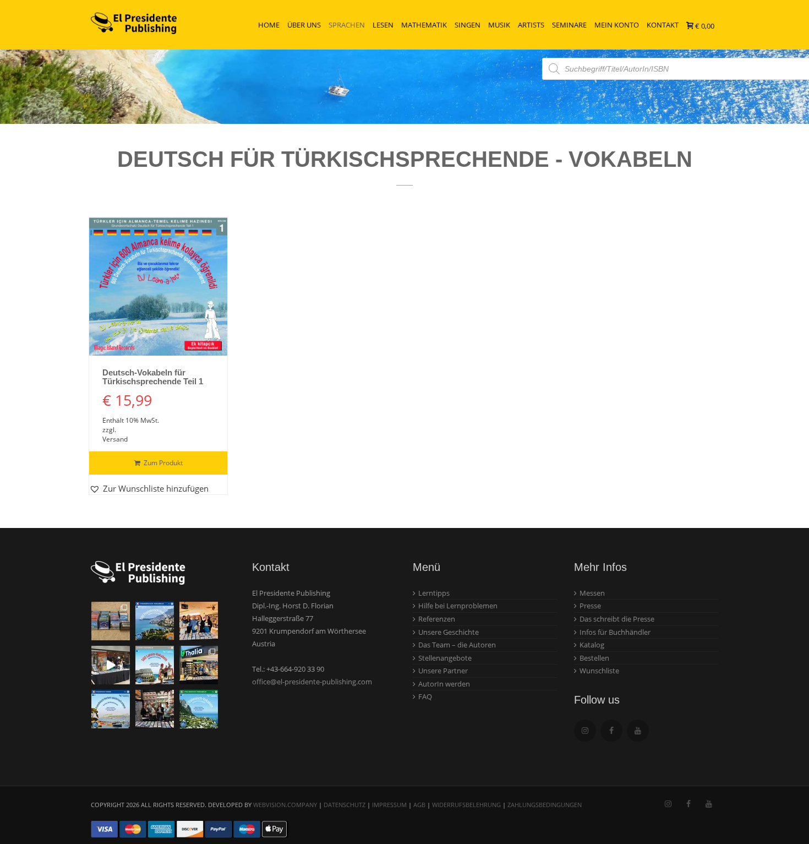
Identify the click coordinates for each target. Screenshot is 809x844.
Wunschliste (599, 671)
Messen (592, 593)
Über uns (304, 25)
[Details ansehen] (158, 286)
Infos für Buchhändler (615, 632)
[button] (149, 488)
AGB (419, 805)
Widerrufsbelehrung (466, 805)
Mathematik (424, 25)
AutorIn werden (444, 684)
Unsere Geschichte (448, 632)
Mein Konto (616, 25)
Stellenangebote (445, 658)
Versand (115, 439)
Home (269, 25)
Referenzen (436, 619)
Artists (531, 25)
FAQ (425, 696)
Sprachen (347, 25)
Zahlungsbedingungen (544, 805)
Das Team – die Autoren (457, 645)
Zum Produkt (163, 462)
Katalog (592, 645)
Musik (499, 25)
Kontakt (663, 25)
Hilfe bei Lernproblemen (458, 606)
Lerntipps (434, 593)
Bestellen (594, 658)
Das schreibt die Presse (617, 619)
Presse (590, 606)
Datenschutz (344, 805)
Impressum (389, 805)
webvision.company (285, 805)
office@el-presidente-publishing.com (312, 682)
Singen (467, 25)
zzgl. (109, 429)
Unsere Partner (443, 671)
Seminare (569, 25)
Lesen (383, 25)
